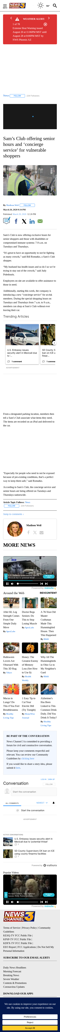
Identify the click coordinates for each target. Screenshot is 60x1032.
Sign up (51, 779)
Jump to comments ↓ (13, 514)
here (18, 767)
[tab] (12, 803)
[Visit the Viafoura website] (50, 865)
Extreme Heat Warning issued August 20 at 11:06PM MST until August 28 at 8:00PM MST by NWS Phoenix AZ (30, 34)
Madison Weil (12, 205)
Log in (43, 779)
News (27, 502)
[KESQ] (21, 5)
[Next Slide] (54, 343)
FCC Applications (27, 947)
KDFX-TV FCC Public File (17, 943)
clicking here (27, 758)
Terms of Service (11, 927)
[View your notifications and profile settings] (53, 803)
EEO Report (9, 947)
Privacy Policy (29, 927)
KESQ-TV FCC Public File (17, 935)
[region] (30, 823)
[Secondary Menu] (7, 5)
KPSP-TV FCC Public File (17, 939)
